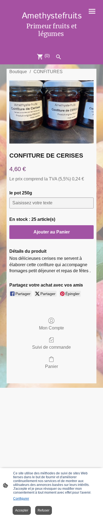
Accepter (21, 510)
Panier (51, 366)
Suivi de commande (51, 347)
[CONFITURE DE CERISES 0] (51, 112)
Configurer (21, 499)
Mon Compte (51, 328)
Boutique (18, 71)
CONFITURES (48, 71)
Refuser (43, 510)
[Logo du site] (52, 41)
